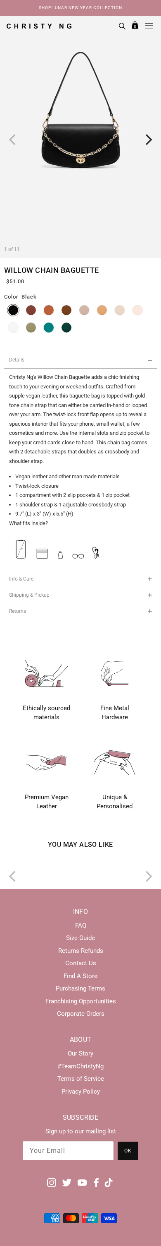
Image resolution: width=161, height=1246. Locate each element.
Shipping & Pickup (29, 595)
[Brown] (66, 310)
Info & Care (21, 579)
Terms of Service (80, 1078)
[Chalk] (13, 327)
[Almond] (102, 310)
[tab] (80, 360)
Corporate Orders (80, 1013)
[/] (39, 25)
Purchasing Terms (80, 988)
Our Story (80, 1053)
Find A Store (80, 976)
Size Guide (80, 938)
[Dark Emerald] (66, 327)
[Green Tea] (31, 327)
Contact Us (80, 963)
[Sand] (84, 310)
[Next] (148, 139)
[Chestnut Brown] (31, 310)
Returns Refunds (80, 950)
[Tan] (48, 310)
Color (11, 297)
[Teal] (48, 327)
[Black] (13, 310)
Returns (17, 611)
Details (16, 360)
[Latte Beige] (119, 310)
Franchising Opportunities (80, 1001)
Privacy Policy (81, 1091)
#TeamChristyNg (80, 1066)
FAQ (80, 925)
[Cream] (137, 310)
